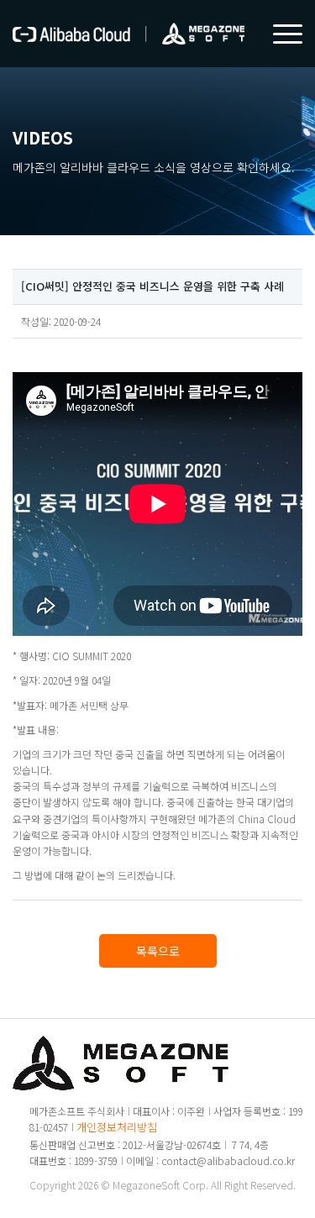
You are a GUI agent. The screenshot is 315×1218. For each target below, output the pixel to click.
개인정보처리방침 (116, 1127)
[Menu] (279, 33)
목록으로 (158, 950)
